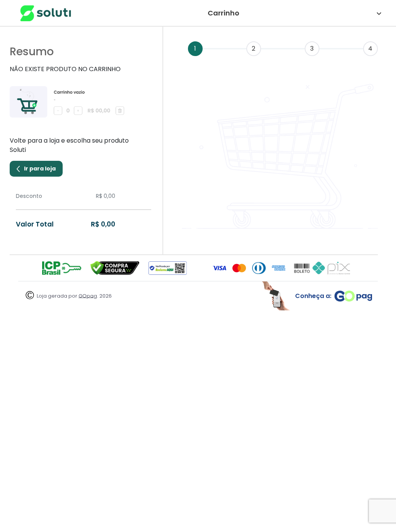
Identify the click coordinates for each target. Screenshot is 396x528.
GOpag (88, 295)
